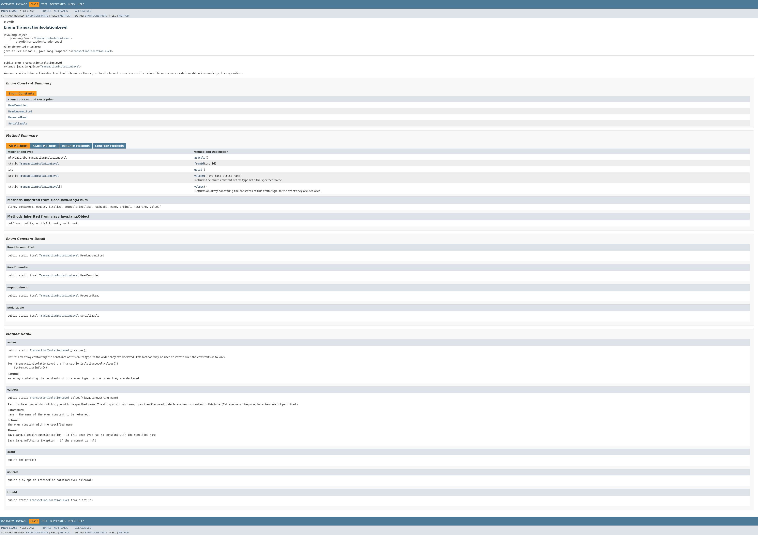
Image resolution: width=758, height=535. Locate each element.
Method (65, 15)
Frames (47, 11)
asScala (199, 157)
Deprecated (58, 4)
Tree (44, 4)
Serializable (17, 123)
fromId (199, 163)
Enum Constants (37, 15)
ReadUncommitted (20, 111)
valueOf (199, 175)
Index (71, 4)
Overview (7, 4)
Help (81, 4)
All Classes (83, 11)
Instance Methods (76, 145)
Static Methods (44, 145)
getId (198, 169)
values (199, 186)
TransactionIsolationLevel (51, 38)
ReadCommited (17, 105)
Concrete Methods (109, 145)
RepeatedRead (17, 117)
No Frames (61, 11)
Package (21, 4)
